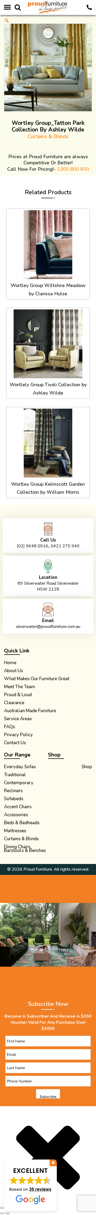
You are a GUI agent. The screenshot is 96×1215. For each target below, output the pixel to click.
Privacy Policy (18, 735)
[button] (30, 1186)
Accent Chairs (17, 807)
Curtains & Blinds (48, 136)
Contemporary (18, 783)
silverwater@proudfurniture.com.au (48, 627)
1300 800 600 (73, 169)
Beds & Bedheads (21, 823)
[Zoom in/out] (2, 1208)
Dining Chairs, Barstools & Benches (25, 849)
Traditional (15, 775)
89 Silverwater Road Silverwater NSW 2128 (48, 586)
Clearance (14, 703)
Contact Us (15, 743)
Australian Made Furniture (30, 711)
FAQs (9, 727)
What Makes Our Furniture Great (36, 679)
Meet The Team (19, 687)
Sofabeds (13, 799)
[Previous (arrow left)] (2, 1213)
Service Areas (18, 719)
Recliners (13, 791)
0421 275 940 (65, 546)
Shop (87, 767)
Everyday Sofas (20, 767)
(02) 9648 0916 (32, 546)
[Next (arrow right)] (7, 1213)
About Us (13, 671)
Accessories (16, 815)
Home (10, 663)
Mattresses (15, 831)
